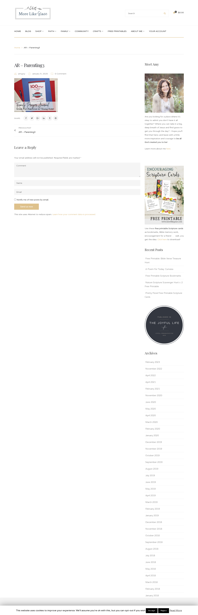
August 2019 (151, 469)
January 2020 (152, 435)
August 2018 (151, 549)
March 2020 (151, 422)
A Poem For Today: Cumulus (159, 269)
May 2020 (150, 408)
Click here (162, 239)
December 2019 (153, 442)
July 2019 (150, 475)
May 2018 (150, 569)
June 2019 (150, 482)
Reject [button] (163, 610)
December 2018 (153, 522)
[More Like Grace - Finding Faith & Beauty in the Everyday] (33, 12)
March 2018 (151, 582)
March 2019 (151, 502)
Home (17, 47)
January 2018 (152, 595)
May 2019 (150, 489)
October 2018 (152, 535)
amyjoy (21, 74)
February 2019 (152, 509)
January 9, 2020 (40, 74)
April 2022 (150, 375)
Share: (17, 118)
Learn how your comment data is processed (73, 214)
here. (168, 148)
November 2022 (153, 368)
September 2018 (153, 542)
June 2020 (150, 402)
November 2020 (153, 395)
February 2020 (152, 428)
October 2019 (152, 455)
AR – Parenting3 (29, 65)
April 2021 (150, 382)
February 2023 (152, 362)
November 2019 (153, 449)
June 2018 (150, 562)
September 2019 (153, 462)
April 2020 (150, 415)
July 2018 (150, 555)
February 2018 (152, 589)
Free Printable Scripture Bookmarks (163, 276)
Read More (176, 610)
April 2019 (150, 495)
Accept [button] (151, 610)
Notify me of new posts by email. (33, 200)
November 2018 (153, 529)
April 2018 (150, 575)
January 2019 (152, 515)
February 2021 (152, 388)
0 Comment (60, 74)
